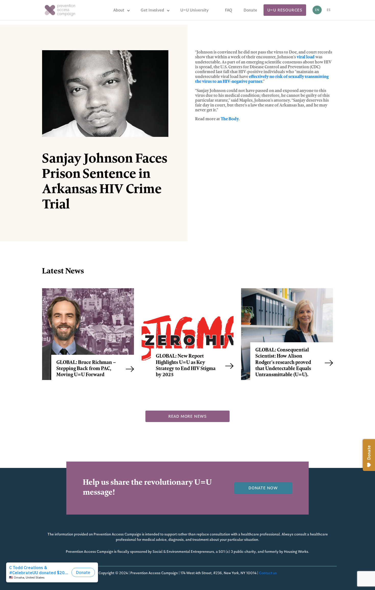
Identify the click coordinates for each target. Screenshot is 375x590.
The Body (230, 119)
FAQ (228, 10)
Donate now (263, 488)
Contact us (268, 573)
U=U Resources (284, 10)
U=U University (194, 10)
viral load (306, 57)
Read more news (187, 416)
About (118, 10)
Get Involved (152, 10)
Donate (250, 10)
